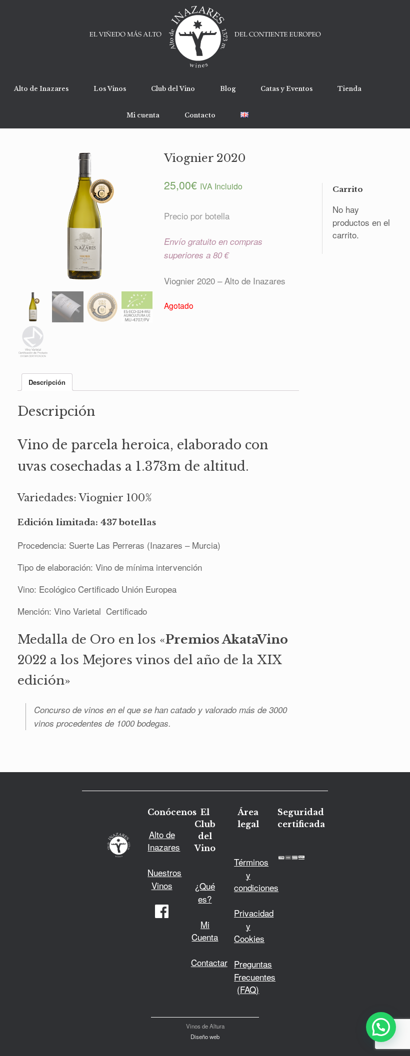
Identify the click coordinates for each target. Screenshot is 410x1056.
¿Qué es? (205, 892)
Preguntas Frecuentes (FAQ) (255, 977)
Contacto (200, 115)
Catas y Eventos (286, 88)
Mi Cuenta (205, 931)
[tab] (47, 382)
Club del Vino (173, 88)
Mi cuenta (143, 115)
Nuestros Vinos (165, 879)
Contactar (209, 962)
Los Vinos (110, 88)
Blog (228, 88)
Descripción (47, 382)
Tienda (350, 88)
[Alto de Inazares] (205, 37)
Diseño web (205, 1037)
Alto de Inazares (41, 88)
